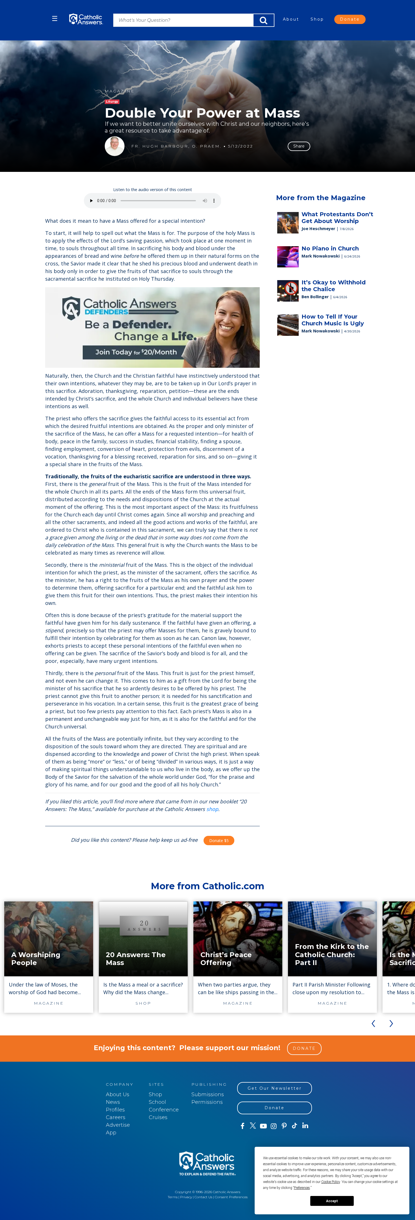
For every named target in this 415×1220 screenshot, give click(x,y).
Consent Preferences (231, 1197)
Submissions (207, 1094)
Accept (332, 1201)
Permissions (207, 1102)
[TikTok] (294, 1126)
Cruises (158, 1117)
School (157, 1102)
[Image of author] (114, 146)
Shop (317, 19)
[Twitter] (253, 1126)
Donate (350, 19)
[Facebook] (242, 1126)
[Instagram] (273, 1126)
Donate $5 (219, 840)
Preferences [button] (302, 1188)
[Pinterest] (284, 1126)
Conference (164, 1110)
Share (299, 146)
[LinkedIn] (305, 1126)
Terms (173, 1197)
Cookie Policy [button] (330, 1182)
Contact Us (203, 1197)
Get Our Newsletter (275, 1088)
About (291, 19)
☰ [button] (55, 18)
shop (212, 809)
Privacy (186, 1197)
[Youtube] (263, 1126)
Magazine (120, 91)
